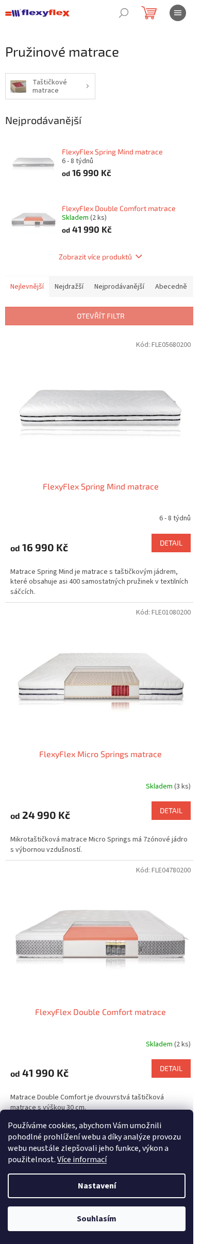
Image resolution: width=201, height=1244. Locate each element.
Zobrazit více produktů (95, 256)
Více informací (82, 1159)
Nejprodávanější (119, 287)
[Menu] (177, 13)
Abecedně (171, 287)
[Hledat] (123, 13)
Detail (171, 542)
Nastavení (97, 1186)
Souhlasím (96, 1218)
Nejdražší (69, 287)
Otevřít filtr (101, 315)
